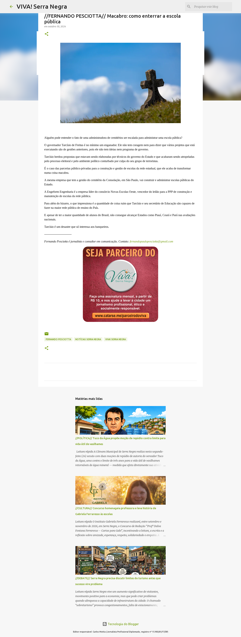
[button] (46, 34)
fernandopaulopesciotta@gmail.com (151, 241)
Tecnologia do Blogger (123, 624)
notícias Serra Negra (88, 339)
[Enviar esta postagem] (46, 335)
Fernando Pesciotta (58, 339)
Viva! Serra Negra (115, 339)
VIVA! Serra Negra (42, 6)
